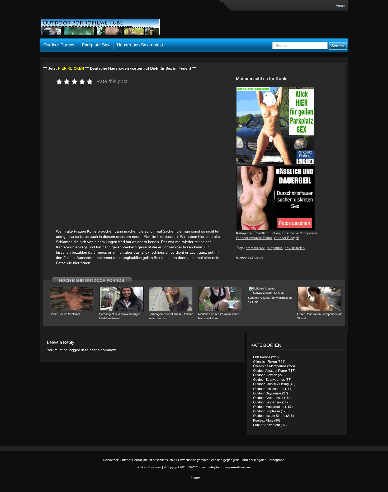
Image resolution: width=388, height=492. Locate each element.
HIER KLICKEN (71, 68)
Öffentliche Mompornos (300, 233)
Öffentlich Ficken (267, 233)
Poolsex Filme (263, 420)
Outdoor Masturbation (268, 407)
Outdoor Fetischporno (268, 389)
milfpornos (275, 248)
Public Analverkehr (266, 425)
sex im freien (295, 248)
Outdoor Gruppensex (268, 398)
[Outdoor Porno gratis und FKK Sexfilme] (100, 27)
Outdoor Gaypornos (267, 393)
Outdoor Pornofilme (148, 467)
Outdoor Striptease (266, 411)
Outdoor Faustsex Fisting (271, 384)
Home (340, 6)
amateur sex (255, 248)
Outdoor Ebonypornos (269, 380)
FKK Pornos (261, 357)
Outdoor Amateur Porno (254, 238)
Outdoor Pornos (58, 44)
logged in (76, 350)
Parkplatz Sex (96, 44)
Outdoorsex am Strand (269, 416)
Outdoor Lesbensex (267, 402)
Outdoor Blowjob (286, 238)
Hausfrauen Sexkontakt (140, 44)
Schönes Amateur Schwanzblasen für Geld (270, 299)
